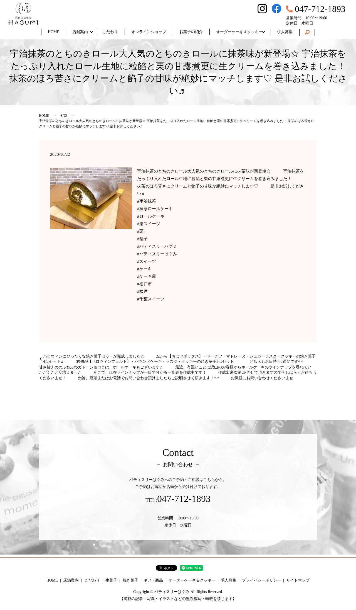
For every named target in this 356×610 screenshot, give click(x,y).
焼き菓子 (130, 580)
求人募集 (285, 32)
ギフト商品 (153, 580)
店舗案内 (80, 32)
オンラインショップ (148, 32)
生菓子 (111, 580)
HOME (53, 32)
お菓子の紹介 (191, 32)
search (307, 32)
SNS (64, 116)
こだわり (110, 32)
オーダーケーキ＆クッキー (239, 32)
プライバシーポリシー (261, 580)
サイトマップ (298, 580)
